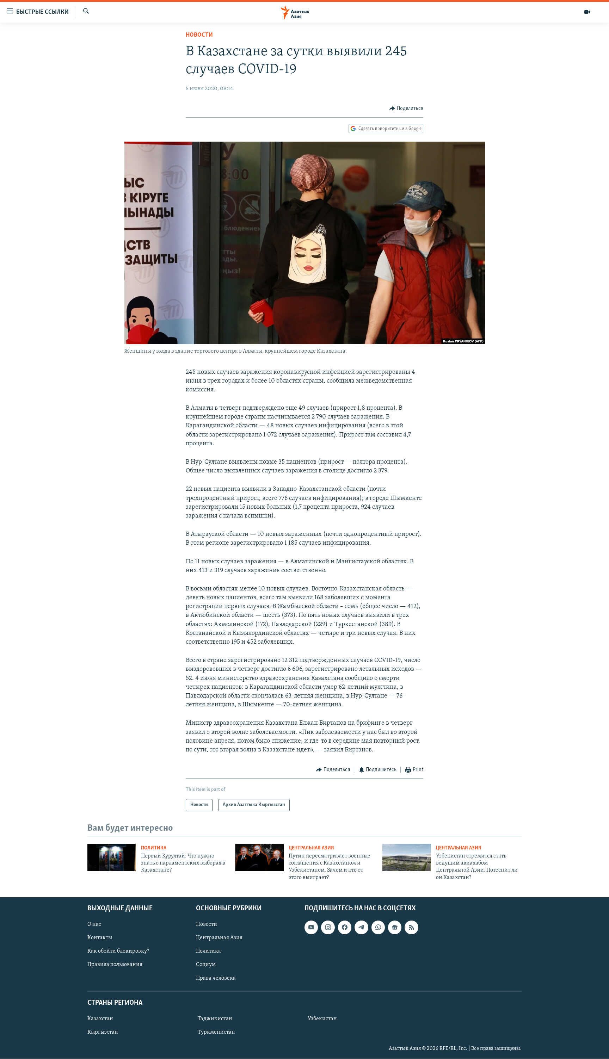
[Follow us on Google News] (394, 927)
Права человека (216, 978)
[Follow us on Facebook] (344, 927)
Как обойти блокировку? (118, 951)
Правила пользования (114, 965)
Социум (206, 965)
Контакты (99, 938)
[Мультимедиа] (587, 12)
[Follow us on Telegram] (361, 927)
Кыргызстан (102, 1032)
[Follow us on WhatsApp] (378, 927)
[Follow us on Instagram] (327, 927)
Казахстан (100, 1019)
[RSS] (411, 927)
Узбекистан (322, 1019)
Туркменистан (216, 1032)
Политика (153, 848)
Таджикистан (215, 1019)
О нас (94, 925)
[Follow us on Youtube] (311, 927)
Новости (199, 35)
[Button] (406, 108)
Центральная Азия (311, 848)
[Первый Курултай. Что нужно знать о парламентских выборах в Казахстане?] (111, 857)
